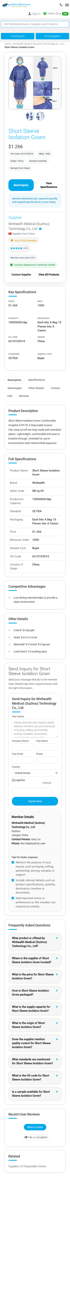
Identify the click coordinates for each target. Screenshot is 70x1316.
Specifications (36, 379)
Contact (55, 388)
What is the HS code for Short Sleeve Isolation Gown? (30, 1077)
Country (16, 767)
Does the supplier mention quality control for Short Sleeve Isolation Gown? (31, 1043)
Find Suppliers (52, 36)
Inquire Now (35, 801)
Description (14, 379)
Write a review (35, 1127)
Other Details (36, 388)
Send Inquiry (21, 185)
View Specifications (48, 185)
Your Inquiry (18, 716)
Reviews (24, 395)
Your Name (42, 741)
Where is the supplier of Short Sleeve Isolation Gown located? (31, 960)
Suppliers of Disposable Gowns (27, 1166)
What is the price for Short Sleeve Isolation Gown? (33, 976)
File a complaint (37, 1137)
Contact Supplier (21, 274)
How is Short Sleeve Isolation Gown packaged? (30, 992)
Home (7, 43)
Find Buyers (17, 36)
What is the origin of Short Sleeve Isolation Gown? (28, 1025)
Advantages (14, 388)
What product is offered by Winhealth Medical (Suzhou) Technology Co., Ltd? (29, 942)
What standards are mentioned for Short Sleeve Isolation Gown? (32, 1061)
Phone (39, 754)
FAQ (9, 395)
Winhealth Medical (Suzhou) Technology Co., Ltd (38, 43)
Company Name (20, 741)
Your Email (17, 754)
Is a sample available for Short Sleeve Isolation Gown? (31, 1093)
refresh (47, 783)
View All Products (48, 274)
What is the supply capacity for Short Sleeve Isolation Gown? (31, 1008)
